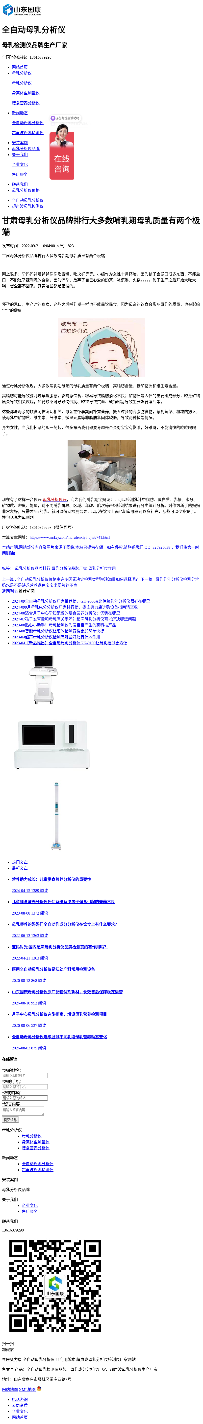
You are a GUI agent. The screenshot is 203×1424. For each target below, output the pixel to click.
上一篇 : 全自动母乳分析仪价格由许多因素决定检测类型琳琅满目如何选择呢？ (71, 579)
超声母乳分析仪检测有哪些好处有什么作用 (56, 637)
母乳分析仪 (22, 73)
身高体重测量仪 (26, 93)
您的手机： (13, 1081)
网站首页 (20, 67)
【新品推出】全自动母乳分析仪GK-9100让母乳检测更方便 (69, 643)
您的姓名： (13, 1070)
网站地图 (10, 1389)
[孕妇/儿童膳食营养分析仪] (45, 705)
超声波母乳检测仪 (28, 133)
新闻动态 (20, 113)
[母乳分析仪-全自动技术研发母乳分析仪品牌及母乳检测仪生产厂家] (21, 16)
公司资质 (20, 1405)
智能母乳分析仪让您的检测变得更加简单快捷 (58, 631)
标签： (8, 568)
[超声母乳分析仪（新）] (49, 770)
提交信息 (10, 1120)
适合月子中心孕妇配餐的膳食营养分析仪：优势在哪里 (66, 613)
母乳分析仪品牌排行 (33, 568)
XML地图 (27, 1389)
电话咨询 (20, 1399)
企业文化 (20, 164)
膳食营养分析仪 (26, 103)
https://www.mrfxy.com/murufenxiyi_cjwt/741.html (70, 537)
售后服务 (20, 174)
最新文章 (20, 868)
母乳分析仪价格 (26, 190)
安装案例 (20, 143)
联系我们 (20, 184)
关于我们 (20, 155)
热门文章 (20, 862)
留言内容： (13, 1104)
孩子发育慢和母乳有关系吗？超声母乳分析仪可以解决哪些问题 (74, 619)
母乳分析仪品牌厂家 (69, 568)
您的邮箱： (13, 1093)
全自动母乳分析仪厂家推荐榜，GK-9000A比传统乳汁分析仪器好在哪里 (81, 601)
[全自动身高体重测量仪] (56, 852)
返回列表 (10, 591)
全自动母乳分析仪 (28, 123)
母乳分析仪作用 (102, 568)
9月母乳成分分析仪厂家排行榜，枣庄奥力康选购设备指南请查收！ (77, 607)
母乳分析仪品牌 (26, 149)
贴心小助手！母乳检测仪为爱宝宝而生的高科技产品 (64, 625)
